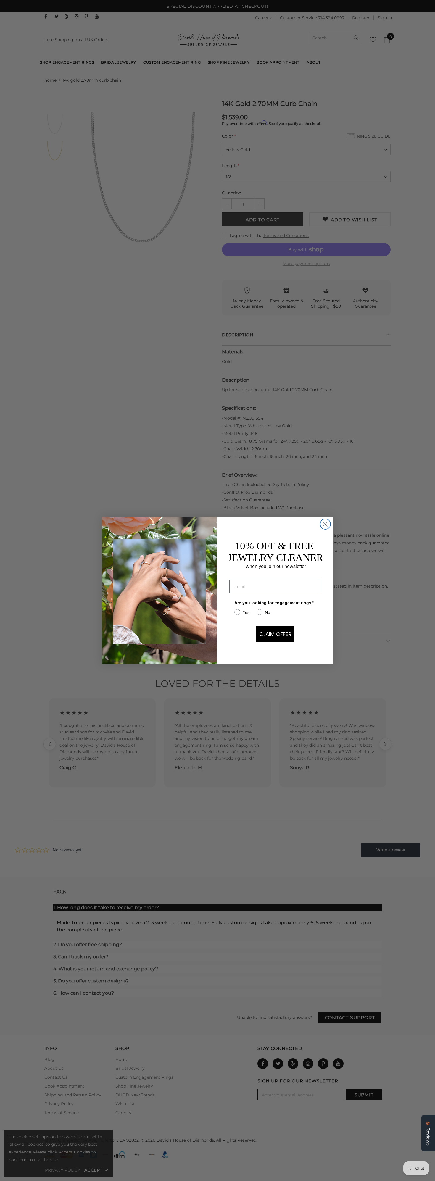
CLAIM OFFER (275, 634)
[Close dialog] (325, 524)
